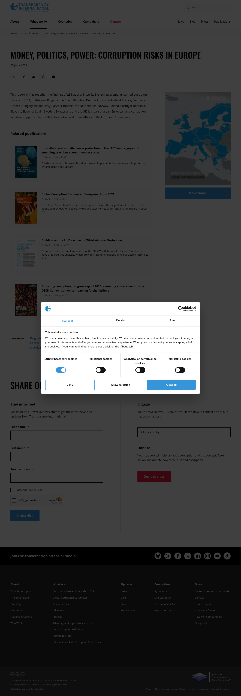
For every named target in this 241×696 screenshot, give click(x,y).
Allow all (171, 384)
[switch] (101, 370)
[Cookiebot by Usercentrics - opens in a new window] (180, 308)
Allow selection (120, 384)
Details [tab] (120, 320)
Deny (70, 384)
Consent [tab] (67, 320)
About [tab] (173, 320)
